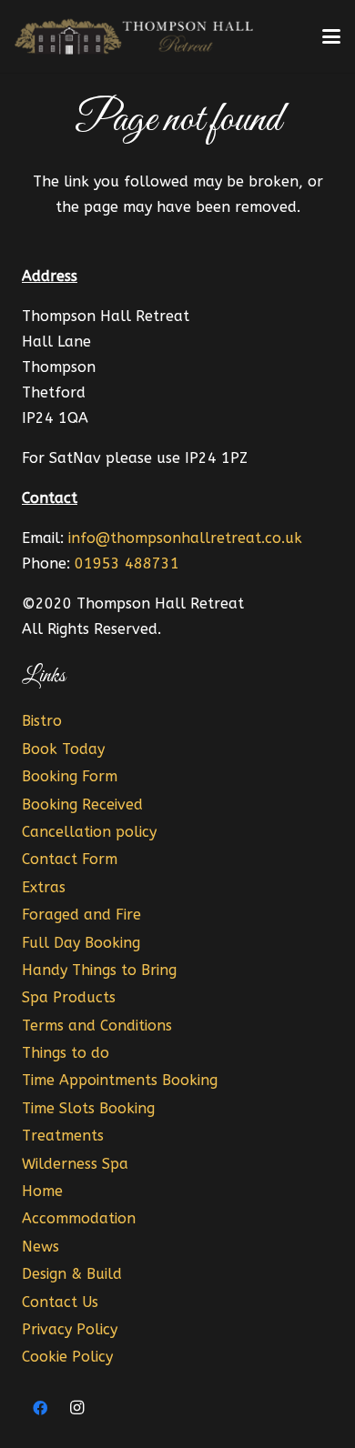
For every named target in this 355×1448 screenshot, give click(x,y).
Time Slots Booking (88, 1108)
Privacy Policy (69, 1329)
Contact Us (60, 1302)
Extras (44, 887)
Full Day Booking (81, 942)
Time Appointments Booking (120, 1080)
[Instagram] (76, 1408)
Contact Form (69, 859)
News (40, 1246)
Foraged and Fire (81, 914)
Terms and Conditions (97, 1025)
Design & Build (72, 1273)
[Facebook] (40, 1408)
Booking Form (69, 776)
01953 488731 (127, 563)
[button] (331, 36)
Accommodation (79, 1218)
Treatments (63, 1135)
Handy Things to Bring (99, 970)
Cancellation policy (89, 831)
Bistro (42, 720)
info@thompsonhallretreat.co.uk (185, 538)
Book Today (63, 749)
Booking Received (82, 804)
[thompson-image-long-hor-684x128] (136, 36)
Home (42, 1191)
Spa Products (69, 997)
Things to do (65, 1052)
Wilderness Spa (75, 1163)
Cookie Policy (67, 1356)
